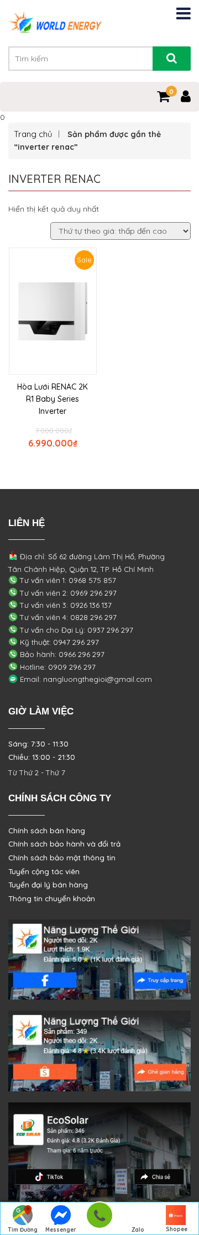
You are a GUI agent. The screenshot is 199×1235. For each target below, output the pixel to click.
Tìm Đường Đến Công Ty (22, 1230)
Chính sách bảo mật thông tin (62, 857)
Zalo (138, 1229)
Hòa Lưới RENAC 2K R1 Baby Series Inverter (52, 399)
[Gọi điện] (99, 1218)
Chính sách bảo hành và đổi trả (64, 843)
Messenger (60, 1229)
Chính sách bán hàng (46, 830)
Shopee (176, 1229)
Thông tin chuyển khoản (51, 898)
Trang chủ (33, 134)
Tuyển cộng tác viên (44, 871)
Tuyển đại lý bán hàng (48, 884)
